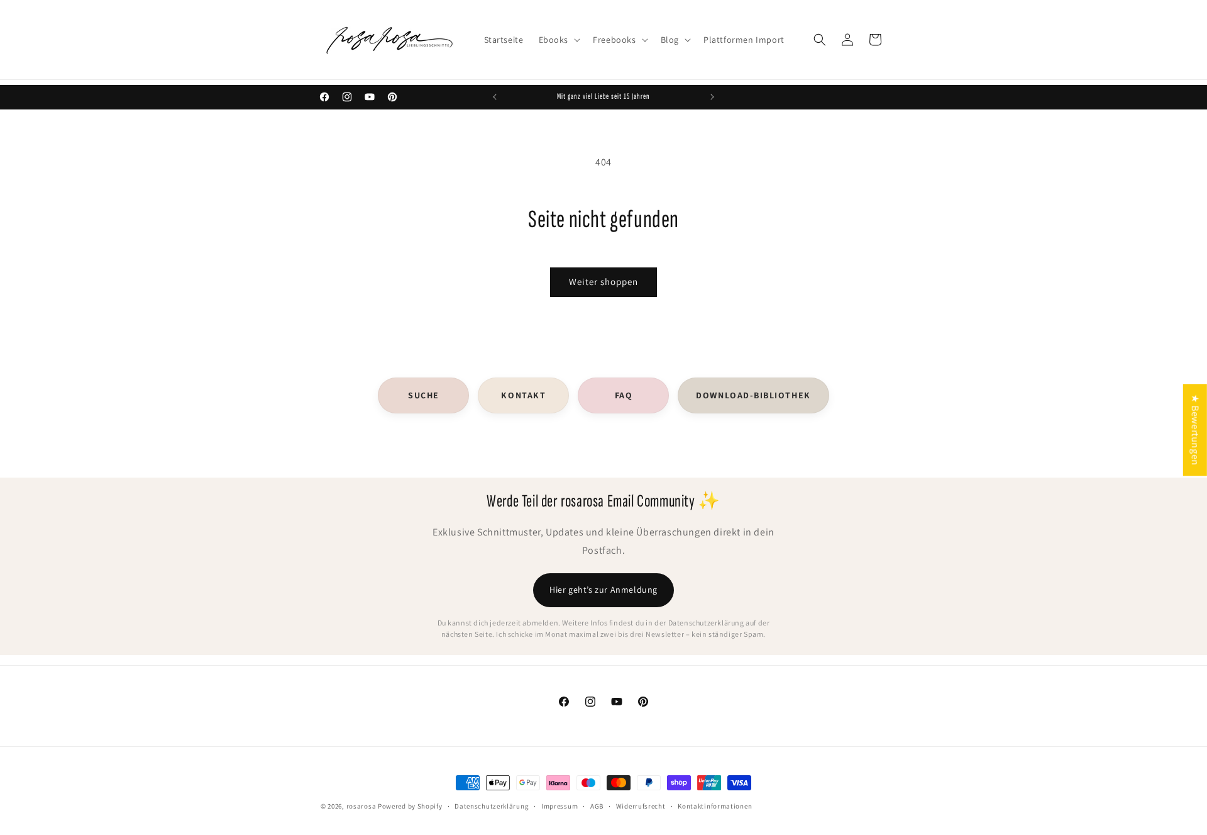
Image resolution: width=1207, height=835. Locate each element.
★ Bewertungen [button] (1195, 430)
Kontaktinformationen (715, 805)
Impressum (559, 805)
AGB (597, 805)
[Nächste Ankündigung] (712, 97)
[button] (558, 39)
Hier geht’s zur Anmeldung (603, 589)
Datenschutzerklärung (492, 805)
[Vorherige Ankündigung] (495, 97)
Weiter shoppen (603, 282)
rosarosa (361, 806)
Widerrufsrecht (641, 805)
